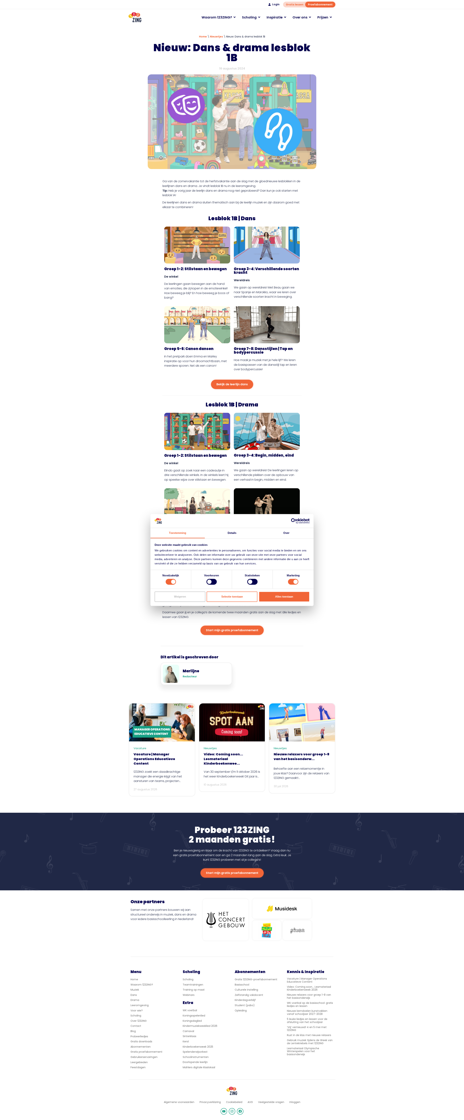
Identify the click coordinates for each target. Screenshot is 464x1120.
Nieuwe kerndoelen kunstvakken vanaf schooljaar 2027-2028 (307, 1012)
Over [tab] (286, 532)
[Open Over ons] (310, 17)
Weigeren (180, 596)
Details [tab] (232, 532)
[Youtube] (224, 1111)
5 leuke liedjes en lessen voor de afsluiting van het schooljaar (307, 1020)
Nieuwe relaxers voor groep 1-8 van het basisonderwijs (309, 996)
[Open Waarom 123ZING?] (234, 17)
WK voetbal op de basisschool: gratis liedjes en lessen (310, 1004)
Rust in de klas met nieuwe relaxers (309, 1035)
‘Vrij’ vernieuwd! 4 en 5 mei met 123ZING (307, 1028)
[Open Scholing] (259, 17)
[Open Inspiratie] (285, 17)
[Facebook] (240, 1111)
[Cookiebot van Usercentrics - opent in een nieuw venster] (294, 521)
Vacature (140, 748)
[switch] (211, 582)
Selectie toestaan (232, 596)
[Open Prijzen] (330, 17)
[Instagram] (232, 1111)
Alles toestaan (284, 596)
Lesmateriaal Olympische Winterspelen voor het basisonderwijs (303, 1051)
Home (203, 36)
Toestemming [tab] (177, 532)
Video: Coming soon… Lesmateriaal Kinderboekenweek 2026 (309, 988)
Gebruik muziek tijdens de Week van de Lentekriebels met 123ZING (310, 1041)
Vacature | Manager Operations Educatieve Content (307, 980)
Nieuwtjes (216, 36)
